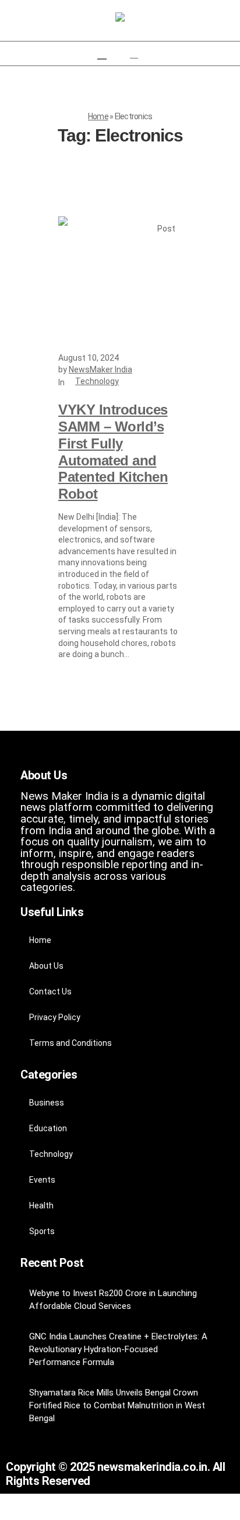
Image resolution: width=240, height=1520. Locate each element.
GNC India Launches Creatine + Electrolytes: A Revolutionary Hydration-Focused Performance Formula (118, 1349)
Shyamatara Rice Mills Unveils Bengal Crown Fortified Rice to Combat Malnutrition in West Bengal (117, 1405)
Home (98, 116)
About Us (46, 965)
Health (41, 1205)
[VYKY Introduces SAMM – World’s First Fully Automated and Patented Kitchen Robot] (120, 278)
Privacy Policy (54, 1017)
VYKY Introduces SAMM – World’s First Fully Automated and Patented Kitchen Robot (113, 452)
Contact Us (50, 991)
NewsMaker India (100, 369)
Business (46, 1102)
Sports (42, 1231)
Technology (97, 381)
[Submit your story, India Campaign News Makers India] (120, 17)
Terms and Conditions (70, 1043)
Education (48, 1128)
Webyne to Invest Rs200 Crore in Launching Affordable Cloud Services (113, 1299)
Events (42, 1179)
